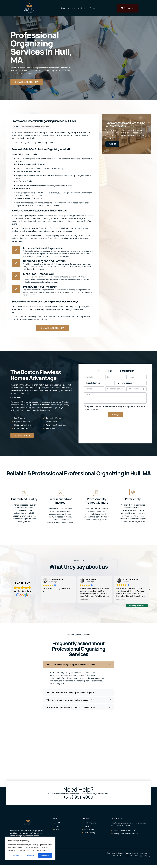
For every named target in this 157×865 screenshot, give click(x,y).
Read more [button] (47, 599)
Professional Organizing (65, 132)
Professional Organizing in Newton (25, 404)
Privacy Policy (122, 406)
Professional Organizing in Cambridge (55, 402)
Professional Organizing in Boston (24, 402)
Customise (15, 856)
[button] (149, 589)
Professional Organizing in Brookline (25, 407)
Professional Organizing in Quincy (54, 404)
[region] (30, 848)
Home (62, 8)
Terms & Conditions (103, 406)
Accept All (45, 856)
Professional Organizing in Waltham (35, 410)
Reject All (30, 856)
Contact (93, 8)
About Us (71, 8)
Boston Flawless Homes (24, 228)
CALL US (112, 144)
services (18, 241)
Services (81, 8)
